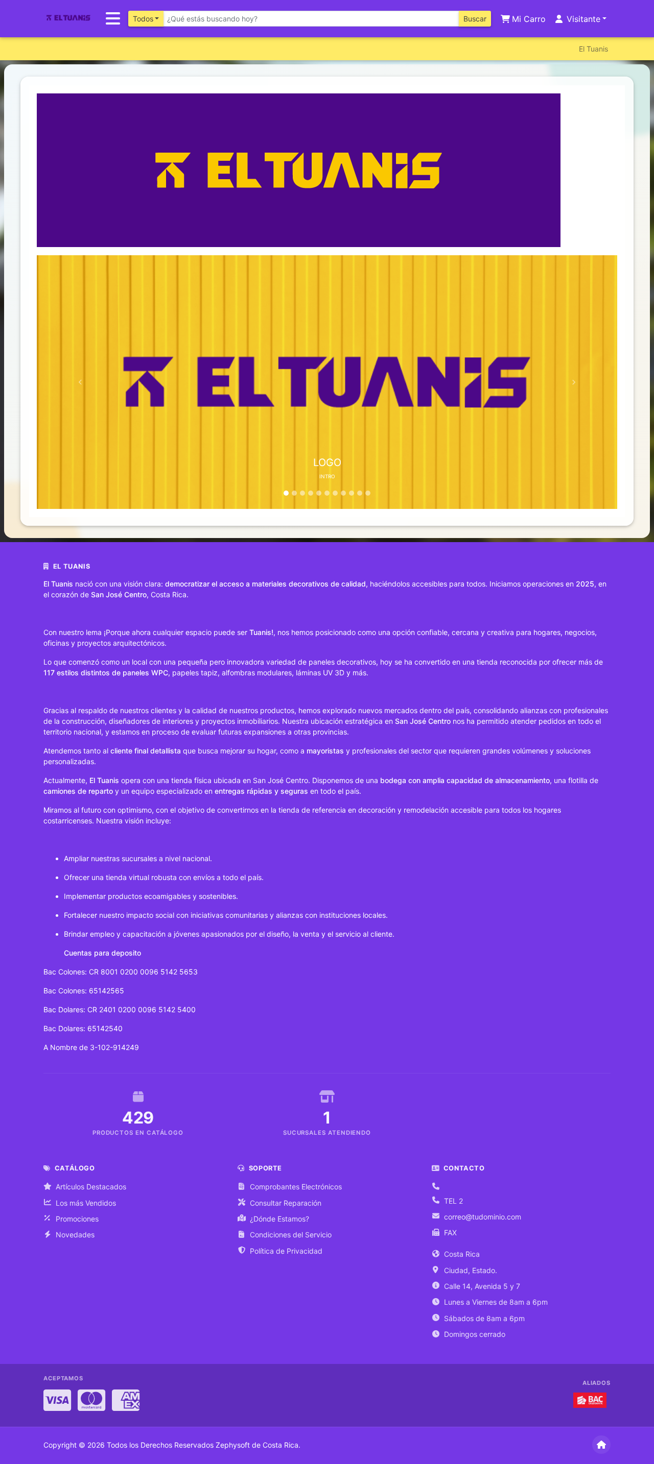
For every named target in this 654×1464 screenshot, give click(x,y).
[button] (80, 382)
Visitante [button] (582, 19)
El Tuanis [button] (593, 48)
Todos (143, 18)
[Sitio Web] (601, 1444)
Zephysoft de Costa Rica (257, 1445)
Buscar (474, 18)
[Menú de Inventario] (113, 19)
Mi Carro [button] (527, 19)
